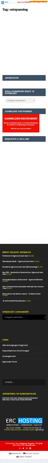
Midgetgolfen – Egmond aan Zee (19, 42)
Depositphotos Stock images (15, 351)
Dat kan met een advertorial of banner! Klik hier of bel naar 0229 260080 (20, 399)
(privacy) (39, 429)
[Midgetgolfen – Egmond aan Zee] (24, 26)
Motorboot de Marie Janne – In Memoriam (21, 294)
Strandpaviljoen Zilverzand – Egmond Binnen (22, 279)
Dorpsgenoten (9, 356)
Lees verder (11, 64)
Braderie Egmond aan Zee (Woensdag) (19, 267)
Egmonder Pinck (9, 362)
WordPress (30, 445)
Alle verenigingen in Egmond (15, 345)
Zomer (16, 49)
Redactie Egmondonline (18, 46)
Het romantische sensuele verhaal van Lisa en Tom (23, 287)
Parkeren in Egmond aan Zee (15, 256)
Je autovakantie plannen (13, 301)
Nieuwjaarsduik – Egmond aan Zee (17, 261)
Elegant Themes (27, 443)
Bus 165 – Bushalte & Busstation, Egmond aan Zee (22, 273)
